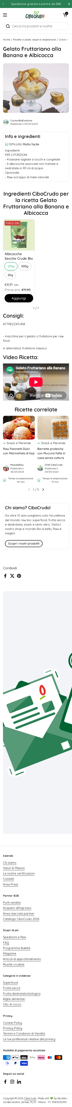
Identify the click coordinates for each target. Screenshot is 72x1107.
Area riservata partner (18, 913)
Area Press (10, 884)
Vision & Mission (14, 868)
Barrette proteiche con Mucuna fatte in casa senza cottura (51, 453)
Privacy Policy (12, 1028)
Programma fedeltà (16, 948)
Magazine (9, 953)
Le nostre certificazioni (19, 873)
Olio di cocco (12, 1004)
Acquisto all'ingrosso (17, 908)
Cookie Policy (12, 1023)
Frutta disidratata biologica (21, 993)
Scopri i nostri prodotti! (23, 543)
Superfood (10, 982)
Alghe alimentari (14, 999)
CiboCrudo (30, 1098)
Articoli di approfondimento (22, 959)
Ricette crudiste (13, 964)
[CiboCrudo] (35, 15)
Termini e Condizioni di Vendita (24, 1033)
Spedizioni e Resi (14, 937)
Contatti (8, 879)
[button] (65, 15)
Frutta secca (11, 988)
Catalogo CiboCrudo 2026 (21, 919)
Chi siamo (9, 862)
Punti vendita (12, 902)
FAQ (6, 943)
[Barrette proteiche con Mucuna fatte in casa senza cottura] (53, 428)
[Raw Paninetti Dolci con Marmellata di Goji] (19, 428)
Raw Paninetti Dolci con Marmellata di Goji (18, 451)
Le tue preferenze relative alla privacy (29, 1039)
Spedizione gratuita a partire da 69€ (36, 4)
